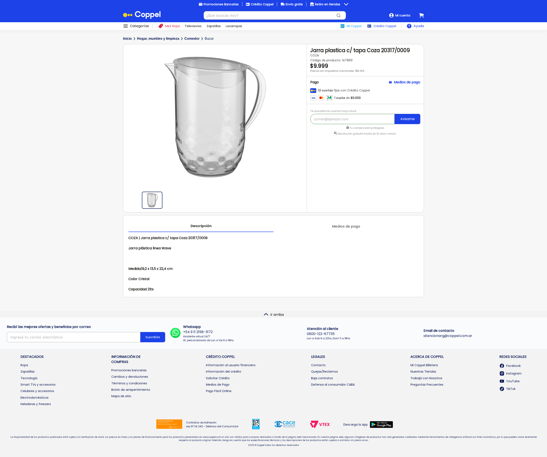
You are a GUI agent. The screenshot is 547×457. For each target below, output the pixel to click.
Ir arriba (277, 314)
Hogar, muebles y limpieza (158, 38)
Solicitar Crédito (218, 378)
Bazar (209, 38)
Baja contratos (322, 378)
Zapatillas (28, 371)
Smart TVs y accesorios (38, 384)
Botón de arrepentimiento (130, 390)
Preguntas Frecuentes (426, 384)
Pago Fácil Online (218, 391)
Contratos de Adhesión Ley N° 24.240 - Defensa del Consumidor (212, 424)
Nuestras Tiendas (423, 371)
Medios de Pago (217, 384)
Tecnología (29, 378)
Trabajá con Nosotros (426, 378)
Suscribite (153, 337)
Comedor (192, 38)
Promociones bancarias (129, 370)
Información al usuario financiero (231, 365)
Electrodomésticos (35, 397)
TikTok (511, 389)
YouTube (513, 381)
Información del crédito (223, 371)
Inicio (127, 38)
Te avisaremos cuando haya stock (333, 111)
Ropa (24, 365)
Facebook (513, 366)
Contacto (318, 365)
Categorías (139, 26)
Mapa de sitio (121, 396)
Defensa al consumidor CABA (333, 384)
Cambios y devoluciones (129, 377)
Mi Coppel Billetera (424, 365)
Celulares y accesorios (37, 391)
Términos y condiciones (129, 383)
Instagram (514, 373)
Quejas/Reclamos (324, 371)
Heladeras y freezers (36, 404)
